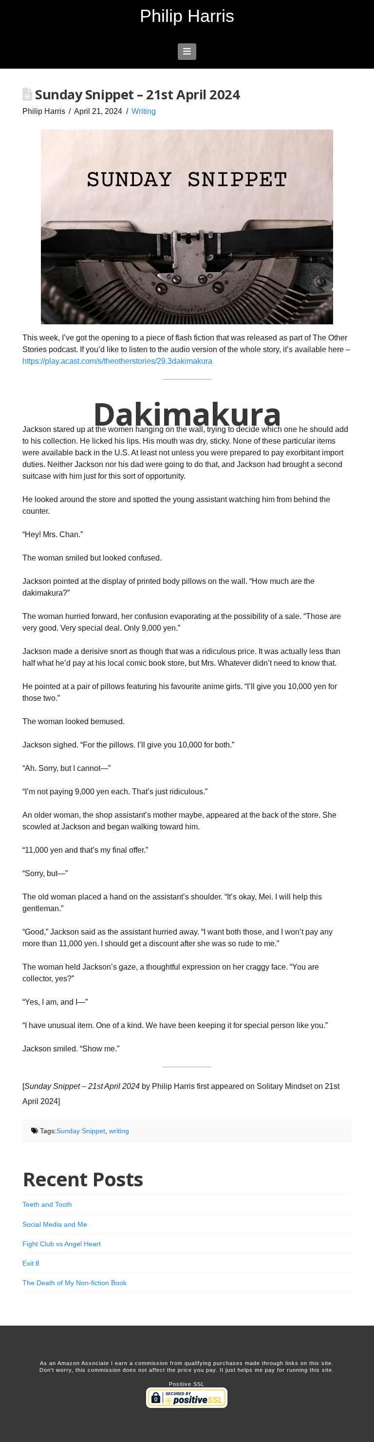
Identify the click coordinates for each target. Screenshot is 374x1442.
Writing (143, 111)
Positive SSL (187, 1384)
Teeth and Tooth (47, 1204)
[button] (187, 51)
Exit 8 (30, 1263)
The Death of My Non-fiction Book (74, 1283)
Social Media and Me (54, 1224)
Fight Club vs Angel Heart (61, 1244)
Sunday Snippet (80, 1131)
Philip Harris (187, 16)
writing (119, 1131)
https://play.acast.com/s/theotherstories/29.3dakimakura (117, 361)
